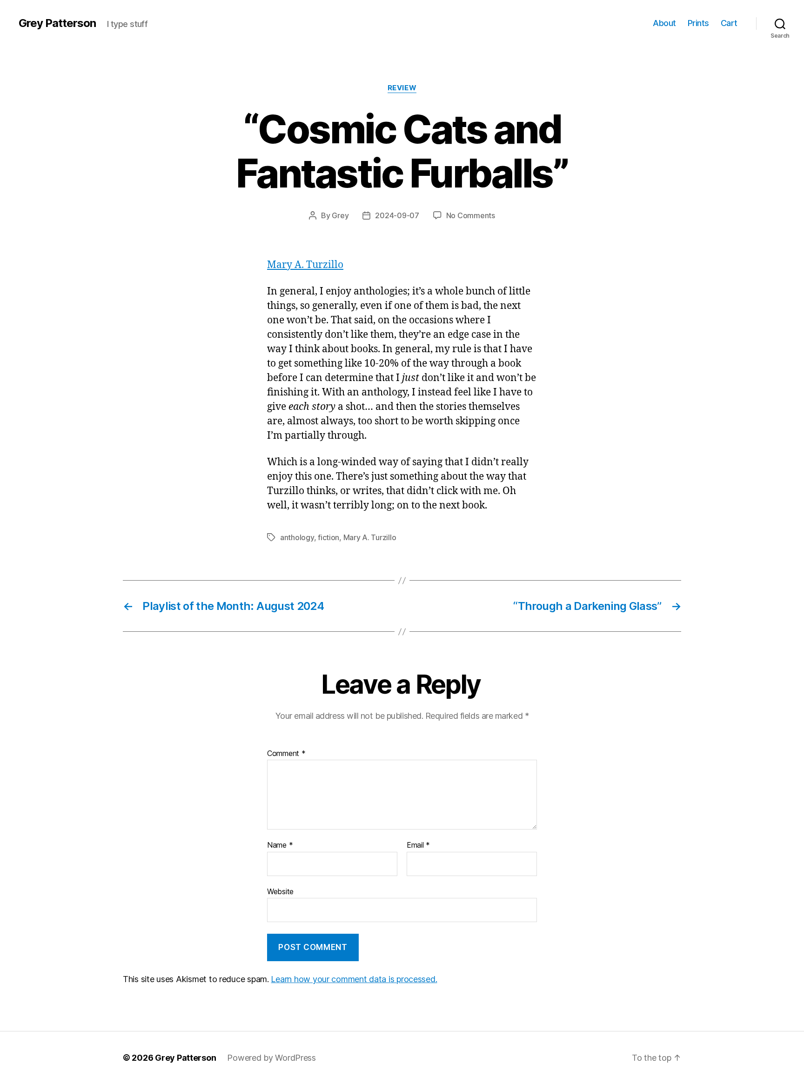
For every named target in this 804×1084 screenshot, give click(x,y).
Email (418, 845)
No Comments (470, 215)
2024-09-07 (397, 215)
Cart (729, 23)
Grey (340, 215)
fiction (328, 537)
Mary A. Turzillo (305, 265)
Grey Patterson (57, 23)
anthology (297, 537)
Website (280, 891)
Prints (698, 23)
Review (402, 88)
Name (280, 845)
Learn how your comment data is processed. (354, 979)
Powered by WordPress (271, 1058)
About (664, 23)
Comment (286, 753)
